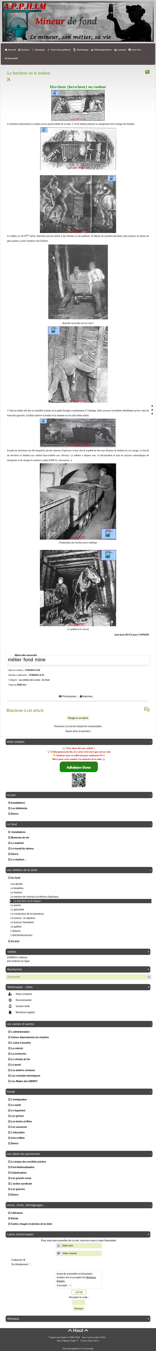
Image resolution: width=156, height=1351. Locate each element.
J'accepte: (63, 1285)
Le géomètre (17, 909)
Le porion (16, 905)
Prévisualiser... (70, 696)
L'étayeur (16, 931)
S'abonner (17, 1260)
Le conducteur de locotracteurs (27, 914)
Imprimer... (88, 696)
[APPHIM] (78, 21)
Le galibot (16, 926)
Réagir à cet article (78, 718)
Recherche (78, 969)
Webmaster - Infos (78, 987)
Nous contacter (23, 994)
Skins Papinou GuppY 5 (68, 1341)
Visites (78, 951)
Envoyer (78, 1308)
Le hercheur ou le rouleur (27, 901)
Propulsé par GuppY (58, 1337)
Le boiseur (16, 892)
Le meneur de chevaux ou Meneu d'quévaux (34, 896)
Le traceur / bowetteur (22, 922)
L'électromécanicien (21, 935)
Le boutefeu (17, 888)
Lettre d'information (78, 1234)
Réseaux (78, 1318)
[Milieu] (152, 410)
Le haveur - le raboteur (23, 918)
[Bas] (152, 413)
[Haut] (152, 406)
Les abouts (17, 884)
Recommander (23, 1000)
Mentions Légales (25, 1012)
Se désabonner (19, 1264)
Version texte (22, 1006)
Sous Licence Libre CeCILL (94, 1337)
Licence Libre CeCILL (89, 1341)
